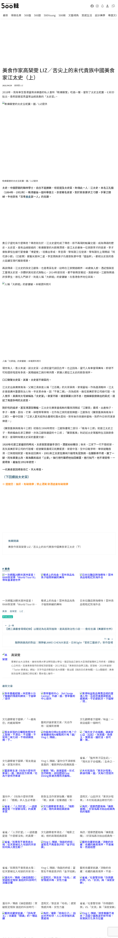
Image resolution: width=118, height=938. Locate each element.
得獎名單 (16, 15)
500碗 (62, 15)
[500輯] (10, 5)
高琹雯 (13, 611)
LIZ (21, 611)
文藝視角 (73, 15)
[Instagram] (97, 6)
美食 (4, 611)
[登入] (107, 5)
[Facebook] (92, 6)
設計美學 (100, 15)
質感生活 (87, 15)
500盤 (27, 15)
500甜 (37, 15)
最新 (5, 15)
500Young (50, 15)
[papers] (102, 6)
